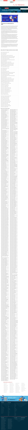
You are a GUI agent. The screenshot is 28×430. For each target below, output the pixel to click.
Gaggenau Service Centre (3, 428)
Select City (14, 0)
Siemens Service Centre (3, 429)
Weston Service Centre (3, 425)
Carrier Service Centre (10, 423)
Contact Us (19, 399)
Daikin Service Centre (10, 426)
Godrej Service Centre (3, 421)
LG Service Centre (2, 419)
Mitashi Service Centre (10, 419)
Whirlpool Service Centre (10, 425)
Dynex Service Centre (10, 428)
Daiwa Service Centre (10, 427)
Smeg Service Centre (3, 427)
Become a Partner (5, 0)
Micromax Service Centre (10, 421)
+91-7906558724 (21, 0)
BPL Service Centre (3, 426)
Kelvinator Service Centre (3, 423)
